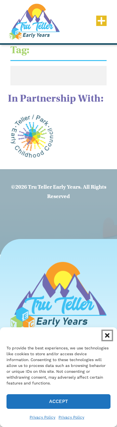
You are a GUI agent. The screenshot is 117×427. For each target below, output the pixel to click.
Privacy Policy (42, 417)
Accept (58, 401)
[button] (107, 335)
